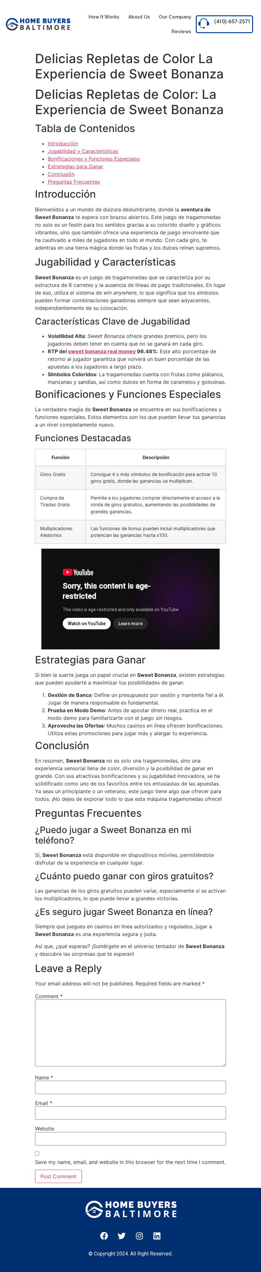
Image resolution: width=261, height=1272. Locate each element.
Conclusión (61, 174)
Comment (49, 996)
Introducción (63, 143)
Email (43, 1103)
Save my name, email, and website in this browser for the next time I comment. (130, 1162)
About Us (139, 17)
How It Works (103, 17)
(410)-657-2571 (232, 21)
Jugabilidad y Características (83, 151)
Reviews (181, 31)
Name (44, 1077)
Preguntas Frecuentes (74, 182)
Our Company (175, 17)
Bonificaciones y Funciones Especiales (94, 159)
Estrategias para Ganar (75, 166)
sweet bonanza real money (102, 351)
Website (44, 1128)
